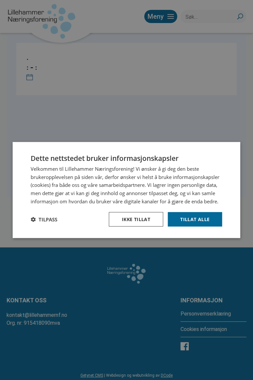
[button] (44, 219)
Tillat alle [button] (195, 219)
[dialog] (126, 190)
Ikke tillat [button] (136, 219)
